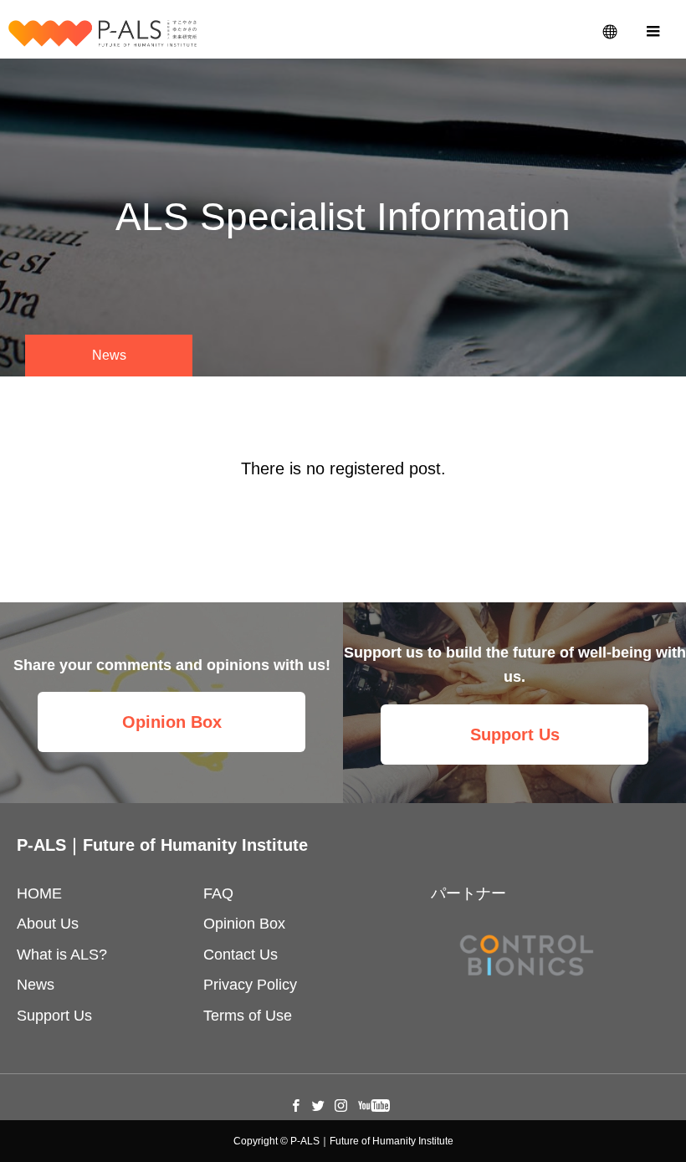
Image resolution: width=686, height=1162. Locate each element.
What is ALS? (62, 954)
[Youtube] (374, 1105)
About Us (48, 923)
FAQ (218, 893)
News (35, 984)
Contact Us (240, 954)
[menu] (652, 29)
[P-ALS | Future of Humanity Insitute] (102, 33)
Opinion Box (172, 722)
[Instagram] (341, 1105)
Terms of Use (247, 1015)
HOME (39, 893)
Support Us (515, 734)
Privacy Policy (250, 984)
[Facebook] (296, 1105)
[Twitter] (318, 1105)
